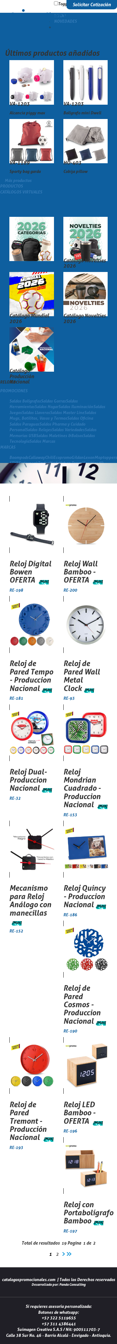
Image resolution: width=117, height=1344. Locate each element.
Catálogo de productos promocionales (36, 17)
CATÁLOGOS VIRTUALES (21, 191)
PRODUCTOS (11, 185)
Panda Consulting (72, 1284)
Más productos (18, 180)
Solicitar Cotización (92, 4)
